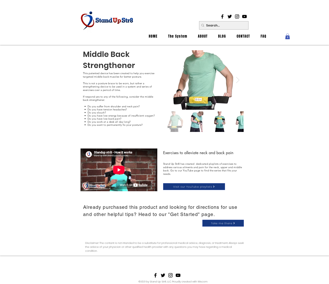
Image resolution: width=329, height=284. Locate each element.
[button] (287, 36)
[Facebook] (222, 16)
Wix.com (203, 281)
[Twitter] (230, 16)
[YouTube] (244, 16)
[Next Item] (238, 80)
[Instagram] (237, 16)
